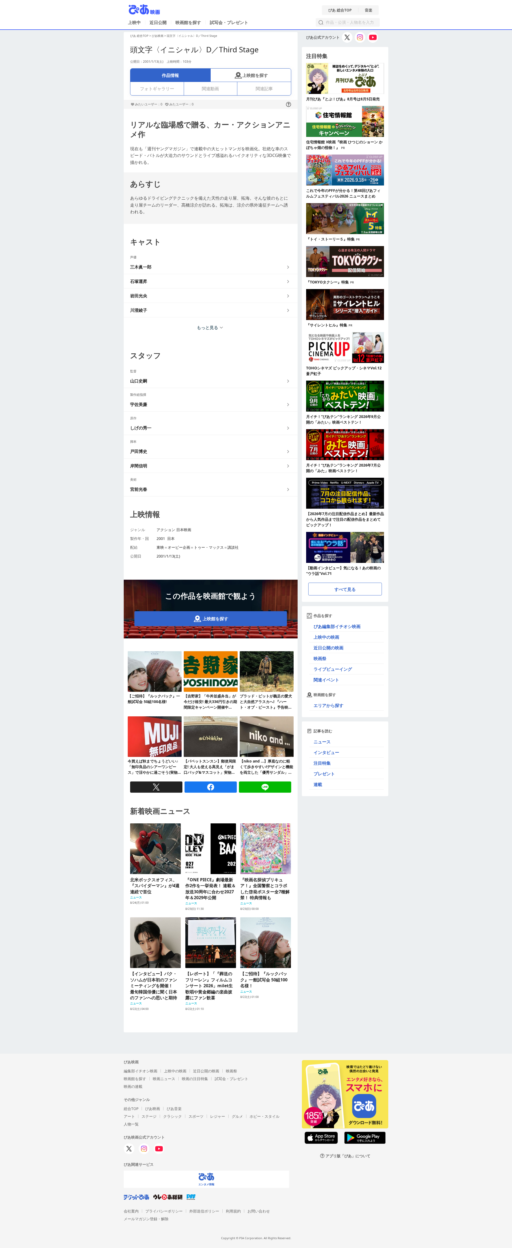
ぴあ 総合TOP (340, 10)
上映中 (134, 22)
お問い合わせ (258, 1211)
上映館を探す (255, 75)
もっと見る (207, 327)
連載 (318, 784)
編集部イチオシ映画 (140, 1070)
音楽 (368, 10)
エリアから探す (328, 705)
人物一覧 (131, 1124)
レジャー (217, 1116)
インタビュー (326, 752)
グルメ (237, 1116)
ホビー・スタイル (264, 1116)
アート (129, 1116)
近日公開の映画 (328, 648)
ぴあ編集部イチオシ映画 (337, 626)
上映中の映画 (326, 637)
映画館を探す (188, 22)
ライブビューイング (333, 669)
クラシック (172, 1116)
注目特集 (322, 763)
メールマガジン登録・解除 (146, 1218)
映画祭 (320, 658)
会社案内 (131, 1211)
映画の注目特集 (195, 1078)
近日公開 (158, 22)
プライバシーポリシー (164, 1211)
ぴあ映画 (157, 36)
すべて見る (345, 589)
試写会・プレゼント (229, 22)
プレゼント (324, 774)
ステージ (149, 1116)
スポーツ (196, 1116)
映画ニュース (164, 1078)
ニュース (322, 742)
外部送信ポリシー (204, 1211)
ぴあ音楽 (174, 1108)
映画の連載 (133, 1086)
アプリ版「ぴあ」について (348, 1156)
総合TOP (131, 1108)
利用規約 (233, 1211)
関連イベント (326, 680)
